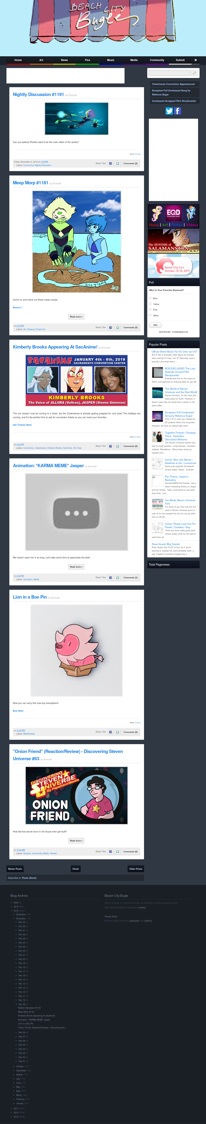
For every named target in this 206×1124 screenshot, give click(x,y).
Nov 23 (22, 946)
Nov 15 (22, 979)
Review (53, 853)
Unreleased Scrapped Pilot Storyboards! (174, 100)
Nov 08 (22, 1032)
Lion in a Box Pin (30, 596)
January (19, 1103)
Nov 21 (22, 954)
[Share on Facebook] (110, 163)
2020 (16, 902)
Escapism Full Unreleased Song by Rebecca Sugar (179, 413)
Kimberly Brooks (54, 447)
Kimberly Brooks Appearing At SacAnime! (55, 346)
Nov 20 (22, 959)
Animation (27, 579)
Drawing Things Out (36, 329)
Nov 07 (22, 1036)
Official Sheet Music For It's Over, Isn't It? (174, 351)
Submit (180, 60)
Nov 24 (22, 942)
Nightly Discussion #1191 (38, 94)
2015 (16, 1116)
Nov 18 (22, 967)
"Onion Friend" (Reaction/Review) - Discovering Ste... (42, 1027)
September (21, 1070)
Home (18, 60)
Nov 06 (22, 1040)
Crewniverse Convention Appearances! (173, 84)
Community (157, 60)
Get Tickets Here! (22, 424)
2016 (16, 1112)
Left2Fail (148, 920)
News (64, 60)
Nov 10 (22, 1000)
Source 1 (18, 307)
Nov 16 (22, 975)
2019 (16, 906)
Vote (155, 325)
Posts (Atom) (29, 877)
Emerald (137, 154)
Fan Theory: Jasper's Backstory (176, 478)
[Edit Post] (50, 161)
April (18, 1090)
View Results (165, 332)
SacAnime (67, 447)
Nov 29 (22, 926)
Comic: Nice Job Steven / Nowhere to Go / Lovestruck (180, 461)
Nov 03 (22, 1052)
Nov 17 (22, 971)
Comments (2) (130, 163)
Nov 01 (22, 1061)
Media (134, 60)
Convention (28, 447)
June (18, 1082)
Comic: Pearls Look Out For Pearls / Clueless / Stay (180, 525)
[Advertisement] (65, 76)
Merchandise (29, 733)
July (18, 1078)
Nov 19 (22, 963)
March (19, 1095)
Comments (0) (130, 327)
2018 (16, 910)
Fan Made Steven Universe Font (180, 501)
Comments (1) (130, 577)
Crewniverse (40, 447)
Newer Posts (15, 868)
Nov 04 (22, 1048)
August (19, 1074)
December (20, 914)
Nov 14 (22, 983)
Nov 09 (22, 1004)
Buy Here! (18, 710)
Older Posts (135, 868)
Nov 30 (22, 922)
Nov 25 (22, 938)
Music (110, 60)
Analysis (27, 853)
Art (41, 60)
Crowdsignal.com (180, 332)
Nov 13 (22, 987)
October (19, 1066)
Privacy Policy (111, 916)
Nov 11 (22, 996)
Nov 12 (22, 991)
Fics (87, 60)
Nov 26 (22, 934)
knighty (142, 907)
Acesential (134, 920)
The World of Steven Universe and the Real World (181, 390)
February (20, 1099)
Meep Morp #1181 (30, 182)
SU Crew (77, 447)
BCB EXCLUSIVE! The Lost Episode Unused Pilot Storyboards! (180, 372)
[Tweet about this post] (118, 163)
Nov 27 (22, 930)
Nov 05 (22, 1044)
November (20, 918)
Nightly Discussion (43, 165)
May (18, 1086)
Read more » (76, 317)
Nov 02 (22, 1057)
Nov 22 (22, 950)
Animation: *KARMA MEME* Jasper (48, 465)
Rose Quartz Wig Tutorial (166, 544)
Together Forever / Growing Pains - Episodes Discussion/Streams (180, 436)
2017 (16, 1108)
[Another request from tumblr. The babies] (76, 292)
